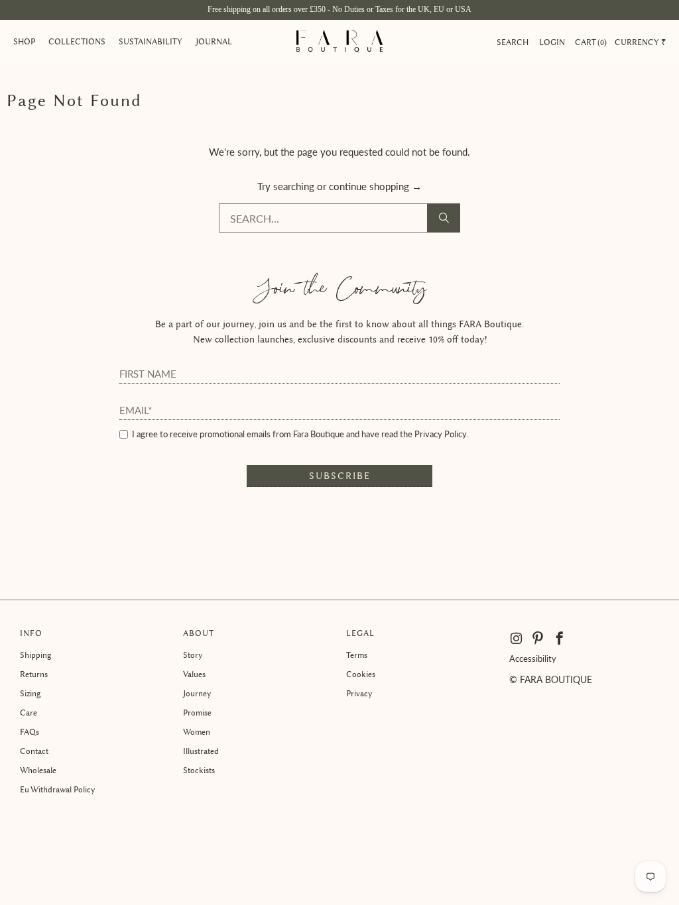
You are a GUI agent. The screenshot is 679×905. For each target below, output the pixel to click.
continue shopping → (375, 186)
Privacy (359, 693)
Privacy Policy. (441, 434)
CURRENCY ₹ (640, 42)
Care (28, 713)
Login (552, 42)
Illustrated (201, 751)
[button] (24, 42)
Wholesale (38, 770)
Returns (34, 674)
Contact (34, 751)
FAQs (29, 732)
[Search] (443, 218)
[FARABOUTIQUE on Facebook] (560, 638)
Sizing (30, 693)
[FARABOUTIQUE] (339, 42)
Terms (356, 655)
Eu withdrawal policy (57, 789)
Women (196, 732)
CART (589, 42)
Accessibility (532, 658)
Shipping (35, 655)
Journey (197, 693)
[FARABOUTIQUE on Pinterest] (538, 638)
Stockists (199, 770)
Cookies (360, 674)
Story (193, 655)
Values (194, 674)
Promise (197, 713)
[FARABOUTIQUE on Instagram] (517, 638)
